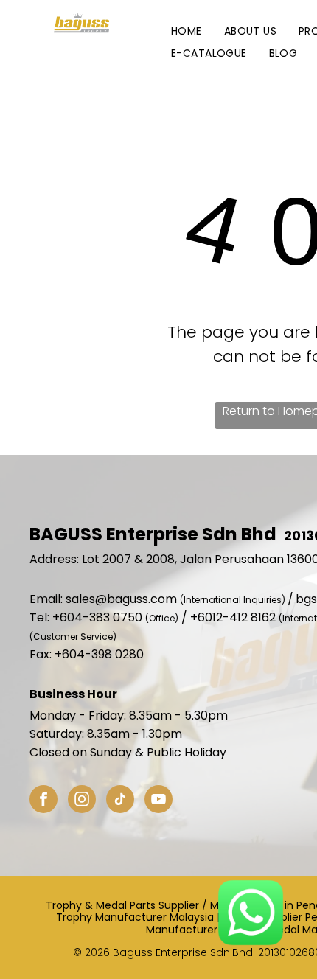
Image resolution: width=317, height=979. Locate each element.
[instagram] (82, 801)
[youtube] (158, 801)
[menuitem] (186, 31)
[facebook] (43, 801)
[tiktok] (120, 801)
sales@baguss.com (121, 598)
